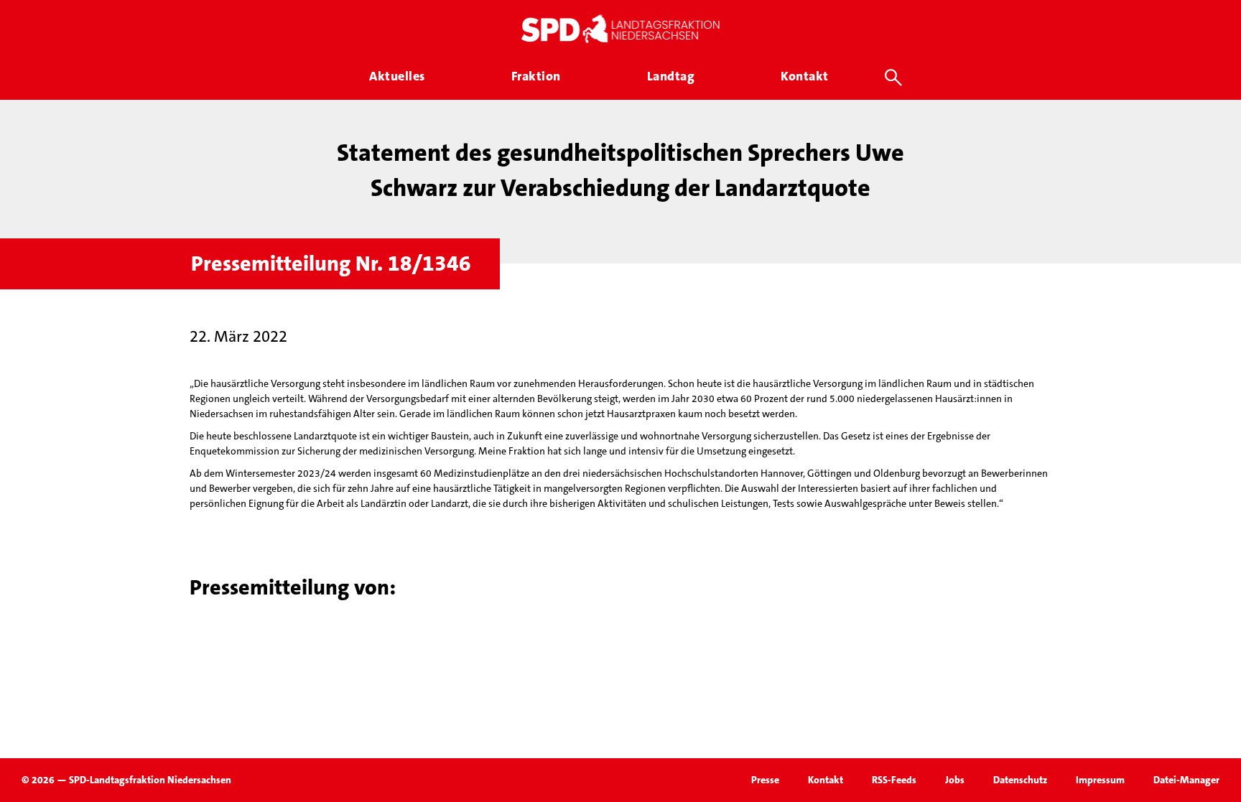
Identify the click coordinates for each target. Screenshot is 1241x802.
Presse (765, 779)
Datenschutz (1020, 779)
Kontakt (825, 779)
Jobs (955, 779)
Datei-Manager (1186, 779)
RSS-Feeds (894, 779)
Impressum (1100, 779)
